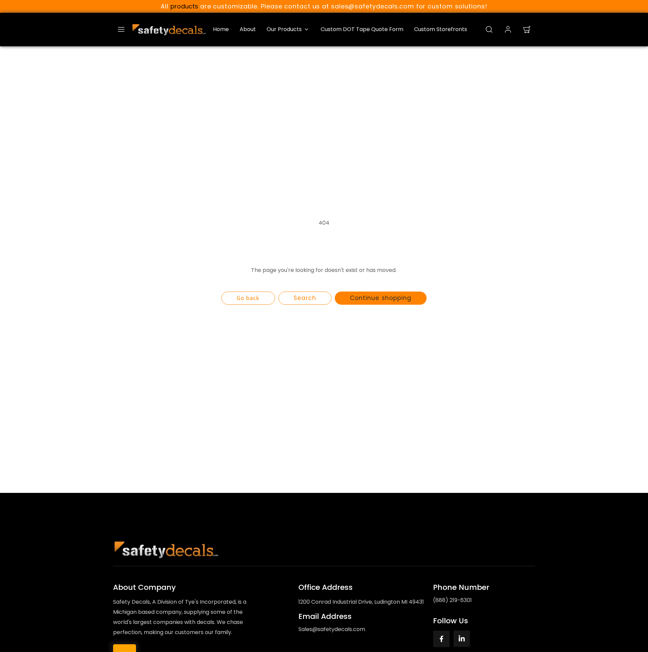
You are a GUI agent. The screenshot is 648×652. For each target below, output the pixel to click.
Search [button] (305, 298)
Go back (248, 298)
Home (221, 29)
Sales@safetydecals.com (331, 629)
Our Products (284, 29)
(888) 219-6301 (452, 600)
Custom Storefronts (440, 29)
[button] (121, 29)
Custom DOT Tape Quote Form (362, 29)
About (248, 29)
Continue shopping (380, 298)
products (184, 6)
